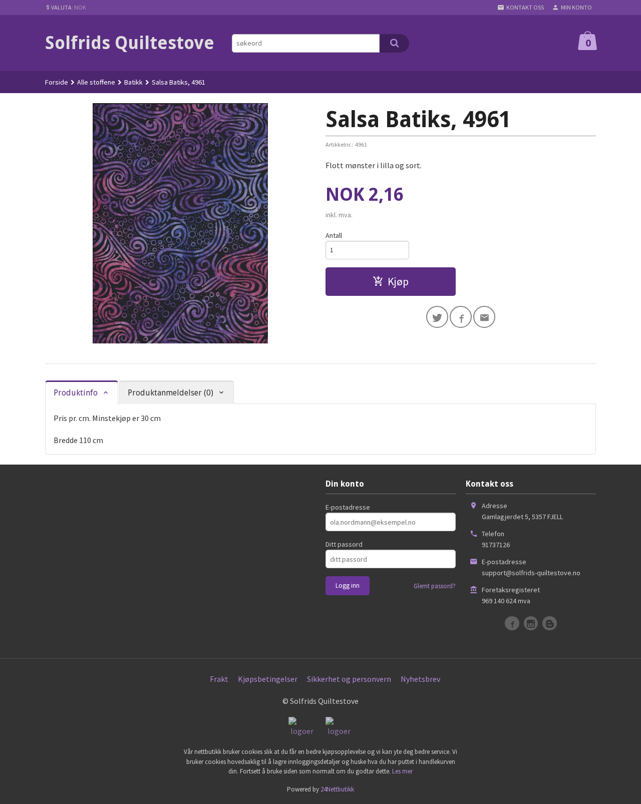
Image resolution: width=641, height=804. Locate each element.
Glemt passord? (435, 586)
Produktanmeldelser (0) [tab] (170, 392)
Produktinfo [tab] (76, 392)
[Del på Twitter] (437, 317)
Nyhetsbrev (420, 679)
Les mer (402, 771)
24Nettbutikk (337, 789)
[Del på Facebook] (461, 317)
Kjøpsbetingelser (267, 679)
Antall (334, 235)
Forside (56, 82)
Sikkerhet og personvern (349, 679)
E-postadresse (348, 507)
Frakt (219, 679)
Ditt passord (344, 544)
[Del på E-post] (484, 317)
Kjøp (398, 281)
